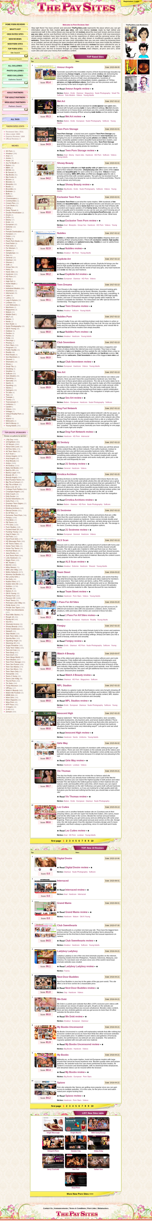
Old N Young (11, 329)
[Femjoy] (45, 638)
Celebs (9, 196)
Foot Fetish (10, 243)
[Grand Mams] (45, 915)
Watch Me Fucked (13, 693)
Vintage (9, 411)
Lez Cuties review (75, 830)
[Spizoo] (45, 1095)
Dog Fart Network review (79, 432)
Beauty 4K (10, 475)
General (9, 258)
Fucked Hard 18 (12, 529)
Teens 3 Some (11, 676)
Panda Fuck (10, 596)
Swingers (9, 390)
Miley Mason (11, 567)
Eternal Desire (11, 511)
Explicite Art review (76, 274)
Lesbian (9, 303)
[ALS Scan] (45, 552)
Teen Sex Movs (12, 669)
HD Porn (9, 277)
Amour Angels (11, 456)
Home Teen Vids (12, 546)
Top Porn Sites (15, 49)
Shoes (8, 364)
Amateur (9, 153)
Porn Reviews (18, 24)
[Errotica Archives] (45, 486)
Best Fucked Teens (13, 480)
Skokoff (9, 631)
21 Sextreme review (76, 529)
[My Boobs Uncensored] (45, 1039)
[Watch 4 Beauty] (45, 666)
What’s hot (15, 29)
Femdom (9, 234)
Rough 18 (10, 617)
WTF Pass (10, 705)
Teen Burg (10, 653)
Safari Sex (98, 1169)
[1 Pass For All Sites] (45, 614)
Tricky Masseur (12, 686)
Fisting (8, 239)
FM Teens (10, 522)
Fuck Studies (11, 527)
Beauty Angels (11, 477)
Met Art (8, 565)
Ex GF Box (10, 513)
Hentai (8, 279)
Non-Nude (10, 324)
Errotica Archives (12, 508)
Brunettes (10, 189)
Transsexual (11, 402)
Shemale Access (12, 624)
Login (136, 1)
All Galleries (15, 66)
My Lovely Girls (12, 577)
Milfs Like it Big (12, 570)
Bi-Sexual (10, 172)
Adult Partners (15, 93)
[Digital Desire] (45, 871)
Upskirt (8, 407)
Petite (8, 338)
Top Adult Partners (15, 97)
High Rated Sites (15, 34)
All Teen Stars (11, 451)
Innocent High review (77, 732)
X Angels (9, 707)
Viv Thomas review (76, 796)
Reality (8, 352)
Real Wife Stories (13, 615)
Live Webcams (12, 305)
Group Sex (10, 267)
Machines (10, 307)
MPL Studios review (76, 700)
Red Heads (10, 355)
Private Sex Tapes (13, 608)
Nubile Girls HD (12, 584)
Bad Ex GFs (10, 470)
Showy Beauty (11, 627)
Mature (8, 312)
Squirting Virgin (12, 641)
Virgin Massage (53, 1133)
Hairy (8, 269)
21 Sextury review (75, 464)
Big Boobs (10, 175)
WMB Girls (10, 695)
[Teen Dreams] (45, 297)
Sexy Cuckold (53, 1169)
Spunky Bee (11, 638)
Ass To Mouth (11, 163)
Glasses (9, 262)
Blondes (9, 182)
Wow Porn (10, 702)
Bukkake (9, 191)
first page (56, 841)
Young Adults (11, 426)
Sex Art (8, 622)
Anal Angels (10, 458)
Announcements (61, 1208)
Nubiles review (73, 248)
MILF (8, 317)
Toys (8, 395)
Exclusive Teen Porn (14, 515)
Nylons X (9, 591)
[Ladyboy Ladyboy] (45, 963)
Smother (9, 371)
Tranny (8, 400)
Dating (8, 208)
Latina (8, 298)
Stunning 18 (11, 643)
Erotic (8, 222)
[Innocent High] (45, 725)
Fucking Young (12, 532)
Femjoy (9, 518)
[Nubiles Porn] (45, 329)
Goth (8, 265)
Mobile (8, 319)
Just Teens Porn (12, 556)
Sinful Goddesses (13, 629)
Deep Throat (11, 210)
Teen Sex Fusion (12, 664)
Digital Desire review (76, 867)
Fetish (8, 236)
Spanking (10, 378)
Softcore (9, 374)
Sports (8, 383)
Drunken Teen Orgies (14, 503)
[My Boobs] (45, 1067)
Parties (8, 336)
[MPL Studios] (45, 698)
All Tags (15, 119)
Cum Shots (10, 206)
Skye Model (10, 634)
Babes (8, 165)
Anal (8, 156)
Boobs (8, 187)
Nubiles (9, 586)
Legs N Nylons (12, 300)
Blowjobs (9, 184)
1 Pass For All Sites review (80, 615)
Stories (8, 388)
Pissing (9, 343)
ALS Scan (10, 454)
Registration (128, 1)
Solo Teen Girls (12, 636)
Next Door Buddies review (80, 988)
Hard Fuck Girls (12, 539)
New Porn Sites (15, 44)
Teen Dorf (10, 655)
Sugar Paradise (12, 645)
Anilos (8, 463)
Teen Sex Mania (12, 667)
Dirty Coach (10, 494)
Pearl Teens (10, 600)
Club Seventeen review (78, 361)
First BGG (10, 520)
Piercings (9, 340)
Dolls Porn (10, 501)
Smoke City (76, 1151)
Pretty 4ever (10, 605)
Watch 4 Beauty (12, 690)
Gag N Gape (11, 534)
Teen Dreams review (76, 306)
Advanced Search (15, 59)
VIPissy (9, 688)
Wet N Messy (11, 423)
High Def (9, 281)
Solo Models (11, 376)
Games (9, 251)
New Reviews (15, 39)
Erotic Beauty (11, 506)
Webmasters (103, 1208)
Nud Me (9, 589)
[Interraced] (45, 893)
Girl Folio (9, 537)
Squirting (9, 385)
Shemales (10, 362)
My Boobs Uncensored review (82, 1044)
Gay (7, 255)
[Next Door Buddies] (45, 989)
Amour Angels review (77, 88)
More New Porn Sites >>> (80, 1194)
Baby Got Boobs (12, 468)
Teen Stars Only (12, 671)
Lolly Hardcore (12, 558)
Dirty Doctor (10, 496)
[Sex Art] (45, 384)
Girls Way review (74, 760)
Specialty (9, 381)
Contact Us (48, 1208)
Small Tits (10, 366)
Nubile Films (11, 582)
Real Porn (76, 1188)
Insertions (10, 291)
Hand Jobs (10, 272)
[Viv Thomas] (45, 783)
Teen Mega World (13, 657)
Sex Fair (75, 1169)
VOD (8, 416)
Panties (9, 333)
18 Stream (10, 444)
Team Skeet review (75, 591)
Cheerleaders (11, 198)
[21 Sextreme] (45, 523)
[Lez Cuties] (45, 819)
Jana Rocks (10, 553)
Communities (11, 201)
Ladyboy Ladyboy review (79, 966)
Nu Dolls (9, 579)
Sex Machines (11, 357)
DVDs (8, 217)
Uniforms (9, 404)
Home (8, 24)
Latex (8, 295)
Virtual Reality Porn (13, 414)
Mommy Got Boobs (13, 574)
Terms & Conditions (77, 1208)
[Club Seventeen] (45, 355)
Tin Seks (9, 683)
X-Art (8, 709)
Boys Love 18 (11, 487)
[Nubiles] (45, 245)
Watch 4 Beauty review (78, 675)
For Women (10, 248)
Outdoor (9, 331)
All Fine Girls (11, 449)
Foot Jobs (10, 246)
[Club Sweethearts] (45, 938)
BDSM (8, 170)
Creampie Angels (13, 492)
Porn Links (91, 1208)
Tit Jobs (9, 393)
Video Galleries (15, 76)
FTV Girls (9, 525)
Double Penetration (14, 213)
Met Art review (73, 116)
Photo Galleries (15, 71)
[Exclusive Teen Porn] (45, 209)
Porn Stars (10, 345)
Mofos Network (12, 572)
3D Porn (9, 151)
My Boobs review (75, 1072)
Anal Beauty (11, 461)
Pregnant (9, 348)
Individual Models (13, 288)
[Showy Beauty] (45, 175)
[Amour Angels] (45, 79)
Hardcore (9, 274)
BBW (8, 168)
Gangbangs (10, 253)
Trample (9, 397)
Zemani (9, 712)
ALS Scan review (74, 561)
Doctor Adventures (13, 499)
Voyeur (8, 419)
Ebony (8, 220)
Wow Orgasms (12, 700)
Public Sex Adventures (15, 610)
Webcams (10, 421)
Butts (8, 194)
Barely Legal (11, 473)
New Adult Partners (15, 102)
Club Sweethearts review (79, 940)
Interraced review (75, 889)
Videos (8, 409)
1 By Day (9, 440)
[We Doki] (45, 1011)
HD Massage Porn (13, 541)
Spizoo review (73, 1096)
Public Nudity (11, 350)
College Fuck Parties (14, 489)
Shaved (9, 359)
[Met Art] (45, 113)
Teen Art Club (11, 650)
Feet (7, 229)
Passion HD (10, 598)
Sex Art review (73, 398)
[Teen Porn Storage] (45, 141)
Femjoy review (73, 641)
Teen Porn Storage (13, 662)
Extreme (9, 227)
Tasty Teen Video (13, 648)
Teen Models (11, 660)
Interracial (10, 293)
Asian (8, 161)
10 (92, 841)
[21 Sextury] (45, 454)
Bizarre (9, 180)
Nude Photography (13, 326)
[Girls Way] (45, 755)
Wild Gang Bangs (98, 1133)
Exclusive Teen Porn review (80, 220)
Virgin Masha (75, 1133)
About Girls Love (12, 447)
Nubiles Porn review (76, 332)
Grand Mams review (76, 912)
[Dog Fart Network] (45, 420)
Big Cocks (10, 177)
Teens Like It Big (12, 679)
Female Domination (14, 232)
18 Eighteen (11, 442)
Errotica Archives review (79, 500)
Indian (8, 286)
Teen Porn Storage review (79, 150)
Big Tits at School (13, 482)
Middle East (10, 314)
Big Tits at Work (12, 485)
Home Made (11, 284)
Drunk (8, 215)
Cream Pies (10, 203)
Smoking (9, 369)
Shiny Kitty (98, 1151)
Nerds (8, 322)
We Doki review (74, 1016)
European (10, 224)
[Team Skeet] (45, 584)
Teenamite (10, 674)
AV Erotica (10, 466)
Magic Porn (10, 560)
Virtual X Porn (53, 1151)
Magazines (10, 310)
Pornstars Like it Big (14, 603)
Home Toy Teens (12, 548)
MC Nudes (10, 563)
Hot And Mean (11, 551)
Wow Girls (10, 698)
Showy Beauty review (77, 184)
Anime (8, 158)
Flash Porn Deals (13, 241)
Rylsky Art (10, 619)
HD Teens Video (12, 544)
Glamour (9, 260)
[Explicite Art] (45, 271)
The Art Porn (11, 681)
